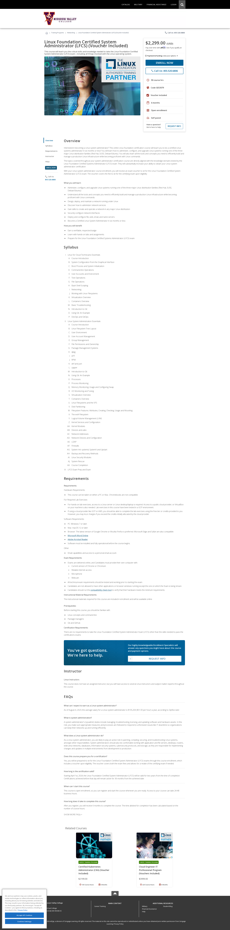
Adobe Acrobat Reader (78, 539)
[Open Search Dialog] (182, 4)
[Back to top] (115, 903)
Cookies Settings (24, 921)
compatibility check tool (101, 590)
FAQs (47, 161)
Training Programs (57, 33)
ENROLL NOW (164, 63)
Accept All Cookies (24, 915)
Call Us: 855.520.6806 (175, 32)
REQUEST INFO (174, 126)
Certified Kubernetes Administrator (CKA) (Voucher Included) (93, 870)
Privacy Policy (119, 924)
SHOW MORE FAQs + (73, 814)
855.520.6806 (50, 179)
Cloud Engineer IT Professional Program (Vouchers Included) (150, 870)
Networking (71, 33)
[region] (24, 909)
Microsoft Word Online (78, 535)
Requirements (51, 151)
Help (143, 911)
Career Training (100, 906)
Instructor (49, 156)
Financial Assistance (149, 909)
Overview (49, 140)
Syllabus (48, 146)
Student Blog (167, 906)
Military (144, 906)
